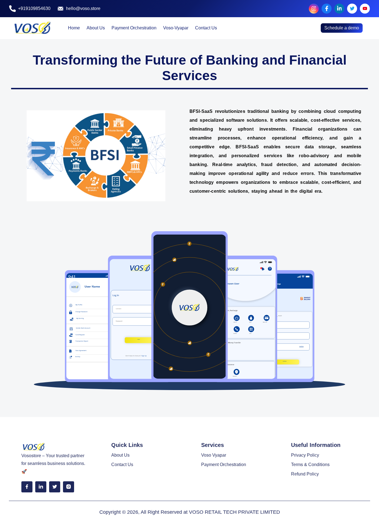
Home (74, 28)
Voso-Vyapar (175, 28)
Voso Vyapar (213, 455)
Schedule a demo (341, 28)
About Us (96, 28)
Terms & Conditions (310, 464)
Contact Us (206, 28)
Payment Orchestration (134, 28)
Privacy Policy (305, 455)
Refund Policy (305, 474)
